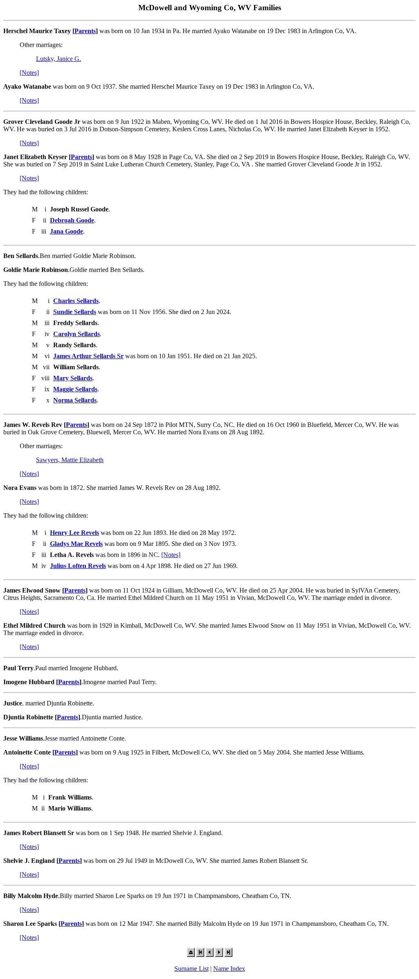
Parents (85, 30)
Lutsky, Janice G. (58, 58)
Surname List (191, 968)
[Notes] (29, 72)
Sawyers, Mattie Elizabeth (70, 459)
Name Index (229, 968)
